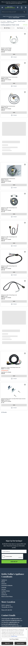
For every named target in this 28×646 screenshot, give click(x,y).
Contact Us (4, 594)
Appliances (9, 21)
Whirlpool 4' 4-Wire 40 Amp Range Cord (9, 236)
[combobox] (20, 28)
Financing (3, 587)
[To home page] (10, 7)
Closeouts (3, 583)
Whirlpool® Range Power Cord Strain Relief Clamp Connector (13, 398)
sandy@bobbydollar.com (16, 620)
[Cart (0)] (25, 7)
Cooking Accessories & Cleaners (7, 22)
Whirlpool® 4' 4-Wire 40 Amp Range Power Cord (10, 367)
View (14, 54)
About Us (3, 593)
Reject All (7, 643)
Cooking (14, 21)
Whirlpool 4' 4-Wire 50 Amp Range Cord (9, 266)
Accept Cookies (20, 643)
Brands (3, 582)
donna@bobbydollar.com (15, 626)
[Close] (26, 629)
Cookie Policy (14, 636)
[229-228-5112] (21, 7)
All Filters (8, 28)
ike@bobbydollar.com (13, 624)
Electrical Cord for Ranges (6, 48)
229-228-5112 (8, 610)
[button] (2, 7)
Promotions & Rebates (6, 585)
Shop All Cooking (21, 21)
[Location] (17, 7)
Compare (15, 57)
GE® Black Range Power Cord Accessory (9, 77)
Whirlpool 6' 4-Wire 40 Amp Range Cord (9, 295)
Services (3, 589)
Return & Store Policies (7, 596)
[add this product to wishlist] (25, 34)
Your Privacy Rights (13, 639)
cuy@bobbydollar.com (13, 622)
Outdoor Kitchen (5, 591)
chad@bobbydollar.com (15, 618)
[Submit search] (24, 12)
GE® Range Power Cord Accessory (8, 106)
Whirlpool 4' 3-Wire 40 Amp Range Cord (9, 207)
